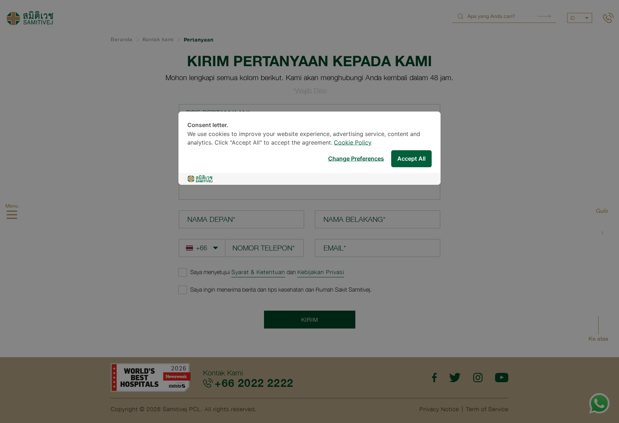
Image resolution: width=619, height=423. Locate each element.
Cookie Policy (352, 143)
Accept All (411, 159)
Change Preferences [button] (356, 159)
